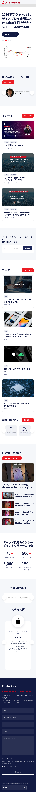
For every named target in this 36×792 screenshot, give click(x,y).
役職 (5, 731)
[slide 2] (3, 40)
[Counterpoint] (11, 2)
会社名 (5, 724)
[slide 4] (8, 40)
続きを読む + (8, 82)
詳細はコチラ (10, 34)
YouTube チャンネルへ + (12, 458)
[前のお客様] (4, 597)
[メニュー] (32, 3)
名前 (5, 710)
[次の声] (32, 642)
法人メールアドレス (10, 717)
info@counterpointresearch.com (16, 691)
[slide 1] (2, 40)
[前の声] (4, 642)
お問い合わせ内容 (9, 738)
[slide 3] (5, 40)
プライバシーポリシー (10, 759)
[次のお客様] (32, 597)
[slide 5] (10, 40)
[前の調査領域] (4, 430)
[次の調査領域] (32, 430)
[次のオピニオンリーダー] (32, 93)
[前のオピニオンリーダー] (4, 93)
